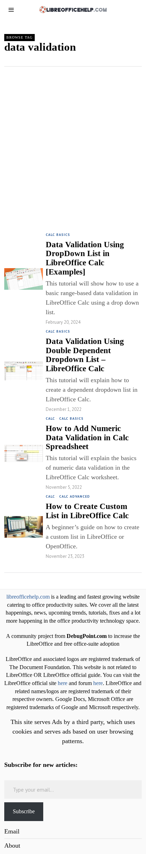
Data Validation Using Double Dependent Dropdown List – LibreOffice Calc (85, 355)
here (62, 683)
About (12, 845)
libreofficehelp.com (28, 597)
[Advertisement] (73, 143)
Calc (50, 418)
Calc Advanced (74, 496)
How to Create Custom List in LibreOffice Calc (87, 511)
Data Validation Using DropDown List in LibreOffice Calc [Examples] (85, 258)
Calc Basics (58, 234)
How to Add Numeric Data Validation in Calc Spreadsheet (87, 437)
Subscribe (24, 811)
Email (11, 831)
